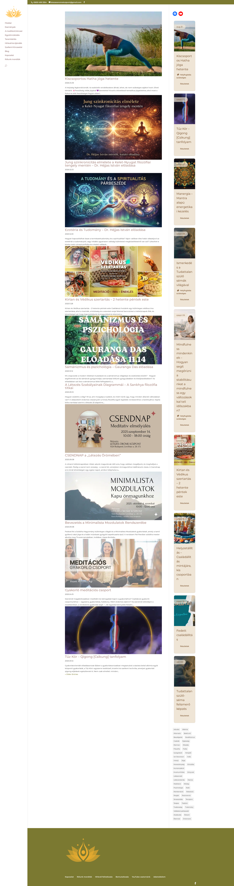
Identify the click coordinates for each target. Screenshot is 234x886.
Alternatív (177, 733)
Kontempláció (179, 768)
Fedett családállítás (184, 635)
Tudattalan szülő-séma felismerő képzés (184, 700)
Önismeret (187, 819)
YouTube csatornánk (141, 877)
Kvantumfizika (179, 772)
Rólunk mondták (12, 59)
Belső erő (187, 733)
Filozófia (177, 749)
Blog (7, 51)
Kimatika (190, 764)
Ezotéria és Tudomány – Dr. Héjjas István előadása (105, 230)
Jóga (183, 760)
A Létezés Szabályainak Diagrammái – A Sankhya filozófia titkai (111, 386)
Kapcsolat (9, 55)
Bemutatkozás (122, 877)
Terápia (176, 803)
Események (10, 27)
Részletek (184, 84)
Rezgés (176, 795)
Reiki (188, 788)
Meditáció (177, 784)
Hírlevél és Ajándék (13, 43)
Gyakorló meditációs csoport (88, 590)
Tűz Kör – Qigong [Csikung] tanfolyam (95, 657)
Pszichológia (178, 788)
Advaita (176, 729)
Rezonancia (186, 795)
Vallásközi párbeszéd (181, 811)
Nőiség (186, 784)
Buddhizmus (190, 737)
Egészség (185, 741)
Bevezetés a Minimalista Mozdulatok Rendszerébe (105, 523)
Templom (189, 799)
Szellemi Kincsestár (13, 47)
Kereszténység (179, 764)
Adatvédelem (159, 877)
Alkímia (185, 729)
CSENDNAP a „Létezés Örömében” (93, 455)
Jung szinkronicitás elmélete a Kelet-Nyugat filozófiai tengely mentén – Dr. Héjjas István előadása (108, 163)
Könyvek (190, 772)
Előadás (186, 745)
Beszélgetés (178, 737)
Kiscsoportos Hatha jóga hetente (91, 79)
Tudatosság (178, 807)
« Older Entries (71, 674)
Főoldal (8, 23)
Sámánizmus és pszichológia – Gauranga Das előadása (109, 367)
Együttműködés (12, 35)
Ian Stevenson (179, 757)
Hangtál (188, 753)
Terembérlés (10, 39)
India (189, 757)
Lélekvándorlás (179, 780)
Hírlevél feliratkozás (103, 877)
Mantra (190, 780)
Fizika (185, 749)
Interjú (176, 760)
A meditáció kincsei (13, 31)
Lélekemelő (178, 776)
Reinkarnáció (178, 792)
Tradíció (185, 803)
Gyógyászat (178, 753)
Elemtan (177, 745)
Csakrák (176, 741)
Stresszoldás (178, 799)
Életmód (177, 819)
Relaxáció (189, 792)
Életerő (187, 815)
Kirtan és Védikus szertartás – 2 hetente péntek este (107, 299)
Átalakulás (177, 815)
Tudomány (189, 807)
